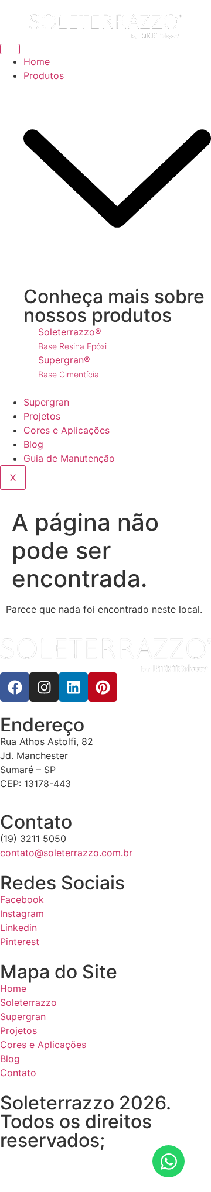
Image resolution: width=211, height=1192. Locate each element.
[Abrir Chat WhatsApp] (168, 1161)
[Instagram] (44, 687)
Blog (33, 444)
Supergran (46, 402)
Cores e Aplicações (66, 430)
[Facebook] (14, 687)
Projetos (41, 416)
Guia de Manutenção (69, 458)
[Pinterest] (102, 687)
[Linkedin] (73, 687)
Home (36, 61)
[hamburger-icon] (10, 49)
